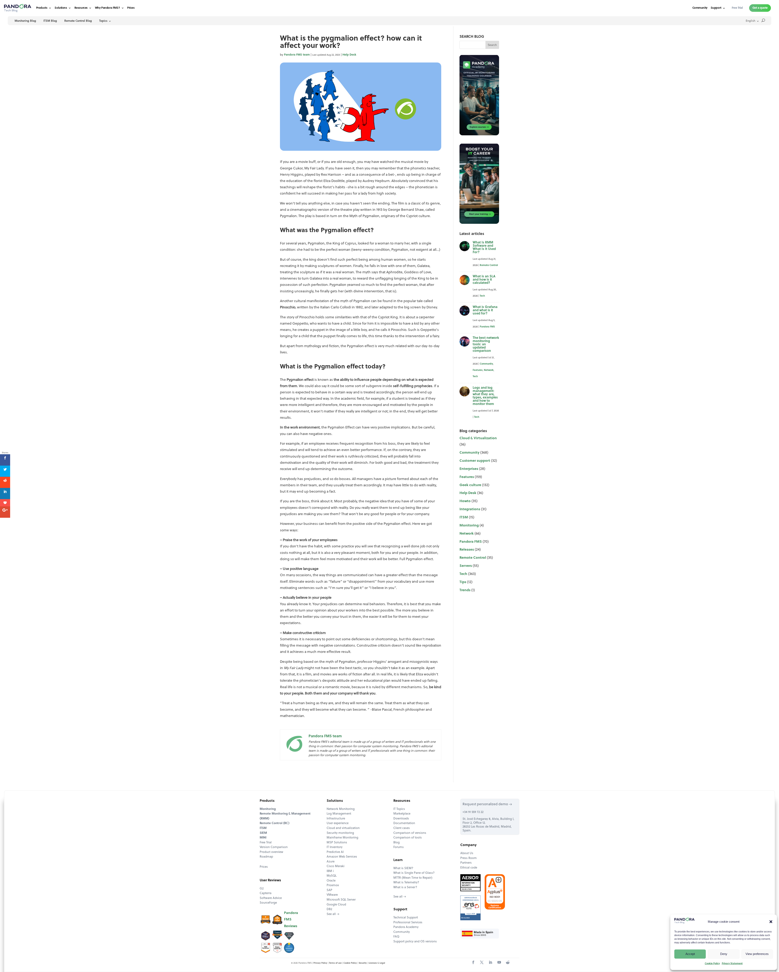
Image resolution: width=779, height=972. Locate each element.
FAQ (396, 937)
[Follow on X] (481, 962)
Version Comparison (274, 847)
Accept (690, 954)
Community (699, 8)
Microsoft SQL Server (341, 900)
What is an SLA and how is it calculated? (484, 280)
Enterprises (468, 469)
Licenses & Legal (377, 963)
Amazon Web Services (342, 857)
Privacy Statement (732, 963)
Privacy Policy (320, 963)
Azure (331, 861)
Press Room (468, 858)
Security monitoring (340, 833)
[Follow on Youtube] (499, 962)
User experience (338, 823)
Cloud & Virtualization (478, 438)
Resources (81, 8)
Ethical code (468, 868)
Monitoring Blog (25, 21)
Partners (466, 863)
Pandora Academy (406, 927)
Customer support (474, 461)
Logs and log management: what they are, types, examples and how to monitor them (485, 396)
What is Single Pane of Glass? (414, 873)
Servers (465, 566)
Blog (396, 842)
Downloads (401, 818)
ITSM (463, 517)
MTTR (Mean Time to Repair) (412, 878)
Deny (723, 954)
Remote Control (489, 265)
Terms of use (335, 963)
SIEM (263, 833)
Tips (462, 582)
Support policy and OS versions (415, 941)
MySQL (332, 876)
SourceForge (268, 903)
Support (716, 8)
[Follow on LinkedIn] (490, 962)
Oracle (331, 881)
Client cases (401, 828)
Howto (465, 501)
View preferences (757, 954)
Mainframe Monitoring (342, 838)
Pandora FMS (487, 326)
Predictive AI (335, 852)
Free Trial (266, 842)
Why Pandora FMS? (107, 8)
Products (41, 8)
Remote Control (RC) (274, 823)
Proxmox (333, 885)
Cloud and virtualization (343, 828)
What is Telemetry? (406, 882)
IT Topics (399, 809)
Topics (103, 21)
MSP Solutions (337, 842)
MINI (263, 838)
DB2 (329, 909)
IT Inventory (334, 847)
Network (489, 370)
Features (478, 370)
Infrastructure (336, 818)
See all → (333, 914)
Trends (464, 590)
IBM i (330, 871)
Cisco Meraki (335, 866)
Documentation (404, 823)
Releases (466, 550)
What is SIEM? (403, 868)
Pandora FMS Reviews (291, 919)
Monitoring (469, 525)
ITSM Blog (50, 21)
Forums (398, 847)
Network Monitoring (341, 809)
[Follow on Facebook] (473, 962)
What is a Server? (405, 887)
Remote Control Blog (78, 21)
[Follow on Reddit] (507, 962)
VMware (332, 895)
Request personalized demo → (487, 804)
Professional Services (407, 922)
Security (363, 963)
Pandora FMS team (297, 54)
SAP (329, 890)
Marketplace (401, 814)
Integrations (469, 509)
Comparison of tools (407, 838)
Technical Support (405, 917)
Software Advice (271, 898)
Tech (482, 296)
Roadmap (266, 857)
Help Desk (349, 54)
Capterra (265, 893)
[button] (771, 922)
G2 (262, 888)
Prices (130, 8)
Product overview (271, 852)
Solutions (61, 8)
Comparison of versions (409, 833)
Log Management (339, 814)
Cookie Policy (712, 963)
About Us (466, 853)
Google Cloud (336, 904)
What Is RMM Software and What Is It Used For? (484, 247)
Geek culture (470, 485)
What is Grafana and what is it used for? (485, 310)
